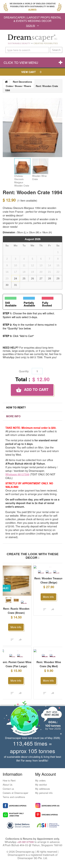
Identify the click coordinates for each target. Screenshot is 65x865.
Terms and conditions (14, 800)
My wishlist (41, 788)
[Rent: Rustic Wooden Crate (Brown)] (16, 581)
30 (7, 284)
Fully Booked (47, 304)
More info (13, 416)
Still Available (10, 304)
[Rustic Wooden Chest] (41, 571)
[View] (20, 639)
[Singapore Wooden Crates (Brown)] (16, 600)
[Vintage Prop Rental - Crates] (8, 600)
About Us (7, 788)
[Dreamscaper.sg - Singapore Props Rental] (32, 39)
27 (41, 278)
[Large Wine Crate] (12, 655)
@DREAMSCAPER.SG (50, 809)
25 (24, 278)
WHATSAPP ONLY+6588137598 (16, 818)
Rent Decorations (22, 81)
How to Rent (9, 783)
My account (45, 777)
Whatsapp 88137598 (17, 474)
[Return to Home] (6, 82)
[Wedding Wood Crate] (24, 602)
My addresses (42, 792)
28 (49, 278)
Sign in (30, 25)
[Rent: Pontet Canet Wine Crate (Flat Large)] (16, 651)
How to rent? (16, 407)
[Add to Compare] (12, 639)
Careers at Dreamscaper (15, 796)
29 (58, 278)
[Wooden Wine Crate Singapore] (20, 655)
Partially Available (29, 304)
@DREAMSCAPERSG (17, 809)
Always (32, 9)
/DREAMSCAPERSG (50, 818)
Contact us (8, 792)
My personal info (44, 796)
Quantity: (24, 371)
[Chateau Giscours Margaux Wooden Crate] (22, 166)
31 (15, 284)
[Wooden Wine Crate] (40, 166)
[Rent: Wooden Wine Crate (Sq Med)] (49, 652)
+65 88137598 (25, 845)
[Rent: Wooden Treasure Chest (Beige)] (49, 567)
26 (32, 278)
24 (15, 278)
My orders (40, 783)
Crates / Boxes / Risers (18, 86)
